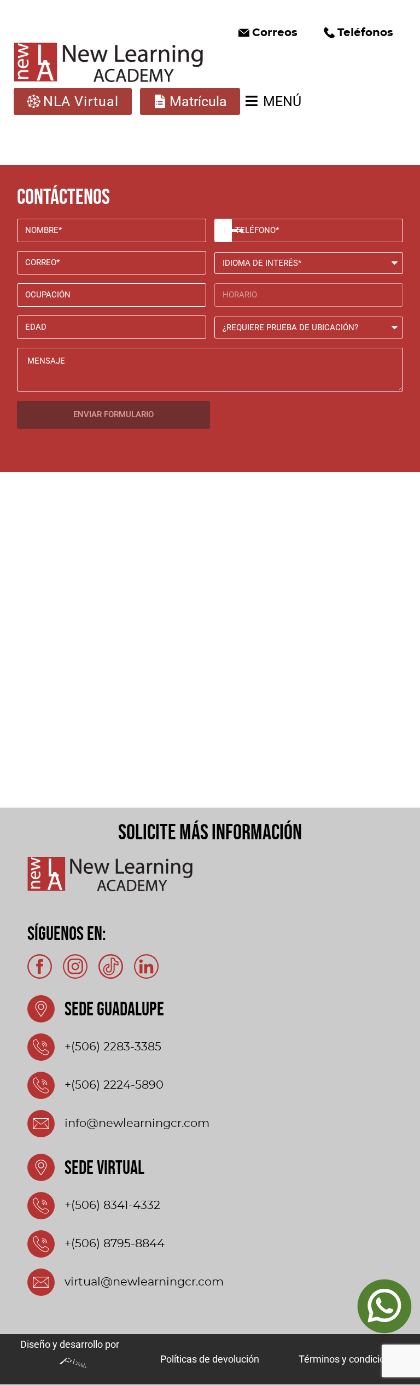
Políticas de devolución (209, 1359)
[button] (268, 33)
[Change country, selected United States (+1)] (223, 230)
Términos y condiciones (350, 1359)
